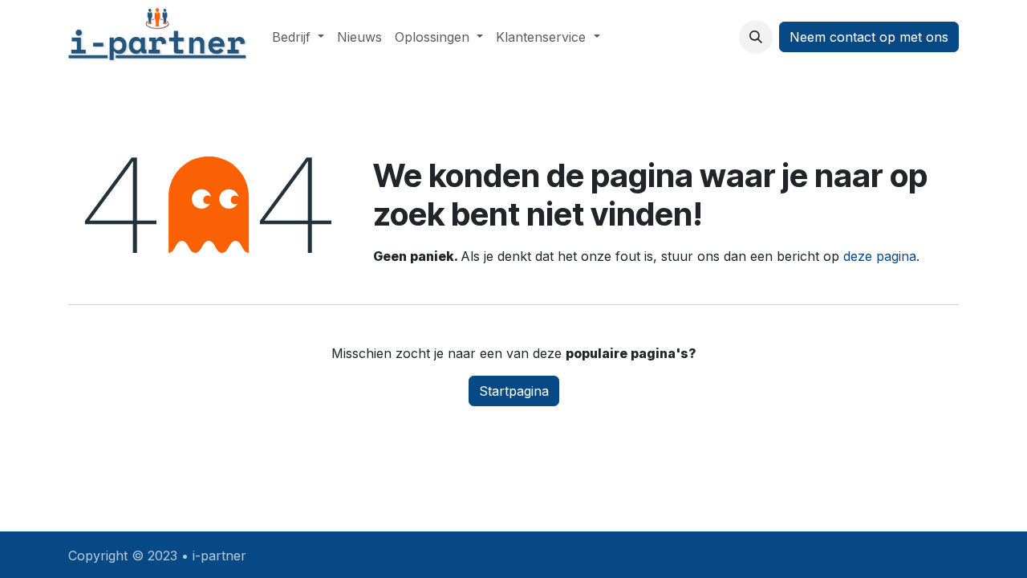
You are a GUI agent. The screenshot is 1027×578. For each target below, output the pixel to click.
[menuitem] (298, 37)
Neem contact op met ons (869, 37)
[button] (756, 37)
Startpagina (514, 391)
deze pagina (879, 256)
